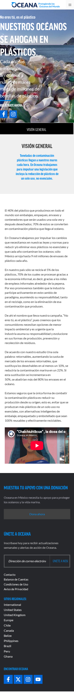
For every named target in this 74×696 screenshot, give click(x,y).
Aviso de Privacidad (16, 589)
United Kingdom (14, 615)
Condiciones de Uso (16, 584)
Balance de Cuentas (16, 579)
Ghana (8, 656)
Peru (7, 651)
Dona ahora (37, 514)
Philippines (11, 641)
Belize (8, 635)
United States (13, 610)
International (12, 604)
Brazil (7, 646)
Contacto (9, 574)
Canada (9, 630)
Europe (8, 620)
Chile (7, 625)
